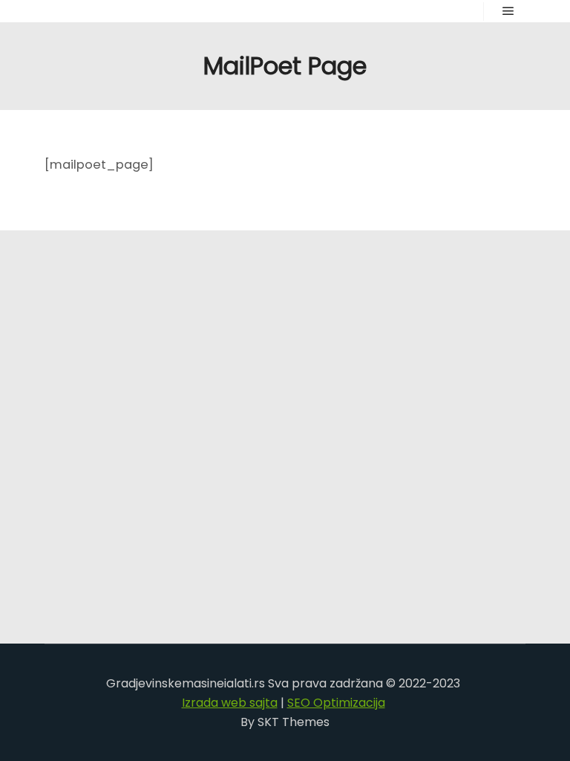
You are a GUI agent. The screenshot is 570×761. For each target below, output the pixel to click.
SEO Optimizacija (336, 702)
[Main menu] (508, 11)
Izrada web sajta (230, 702)
